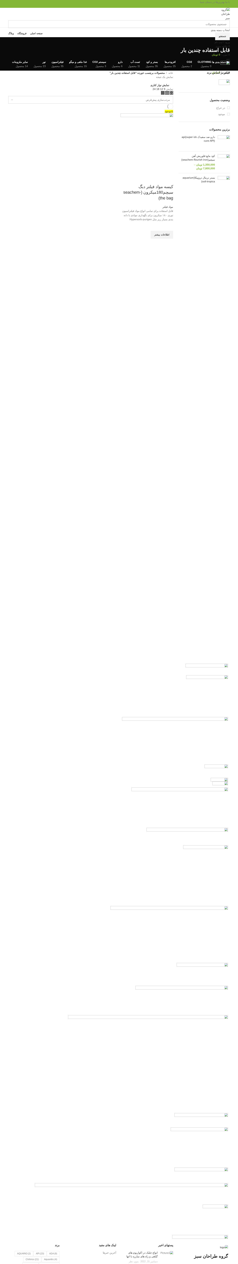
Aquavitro (50, 1259)
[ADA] (202, 974)
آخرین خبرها (109, 1252)
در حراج (221, 107)
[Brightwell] (187, 836)
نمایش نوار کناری (159, 85)
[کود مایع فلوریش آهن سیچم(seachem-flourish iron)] (224, 162)
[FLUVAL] (201, 1119)
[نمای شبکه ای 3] (167, 93)
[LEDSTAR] (207, 695)
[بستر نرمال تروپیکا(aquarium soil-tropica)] (224, 182)
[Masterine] (175, 740)
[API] (181, 1000)
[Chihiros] (207, 669)
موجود (222, 114)
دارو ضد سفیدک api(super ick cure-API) (198, 138)
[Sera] (219, 779)
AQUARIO (24, 1253)
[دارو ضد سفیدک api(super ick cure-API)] (224, 141)
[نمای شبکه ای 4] (163, 93)
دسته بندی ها (219, 62)
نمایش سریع (168, 243)
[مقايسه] (168, 179)
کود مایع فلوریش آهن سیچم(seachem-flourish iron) (198, 157)
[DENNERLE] (131, 1193)
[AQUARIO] (179, 807)
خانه (170, 72)
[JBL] (205, 875)
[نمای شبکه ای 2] (171, 93)
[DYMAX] (200, 1237)
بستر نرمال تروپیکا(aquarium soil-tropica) (199, 179)
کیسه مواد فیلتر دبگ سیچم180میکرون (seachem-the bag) (148, 192)
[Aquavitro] (199, 1147)
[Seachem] (218, 82)
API (40, 1253)
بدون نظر (134, 1261)
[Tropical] (220, 784)
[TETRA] (169, 934)
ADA (53, 1253)
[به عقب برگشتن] (225, 41)
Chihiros (32, 1259)
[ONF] (216, 770)
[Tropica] (215, 1219)
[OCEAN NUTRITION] (201, 1175)
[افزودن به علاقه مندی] (168, 226)
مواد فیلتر (168, 206)
